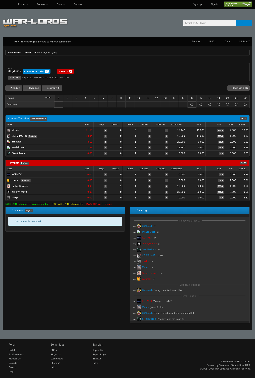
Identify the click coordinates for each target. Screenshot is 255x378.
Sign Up (197, 4)
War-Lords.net (14, 52)
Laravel (246, 361)
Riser (242, 365)
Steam (222, 365)
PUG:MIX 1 (14, 77)
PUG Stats (15, 88)
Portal (11, 350)
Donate (77, 4)
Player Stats (33, 88)
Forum (21, 4)
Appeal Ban (98, 350)
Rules (95, 363)
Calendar (13, 363)
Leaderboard (56, 358)
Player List (55, 354)
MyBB (236, 361)
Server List (57, 344)
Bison (233, 365)
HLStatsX (244, 41)
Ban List (97, 344)
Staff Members (16, 354)
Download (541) (240, 88)
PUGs (212, 41)
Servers (41, 4)
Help (10, 371)
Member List (14, 358)
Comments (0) (53, 88)
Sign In (214, 4)
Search (12, 367)
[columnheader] (86, 124)
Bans (59, 4)
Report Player (99, 354)
